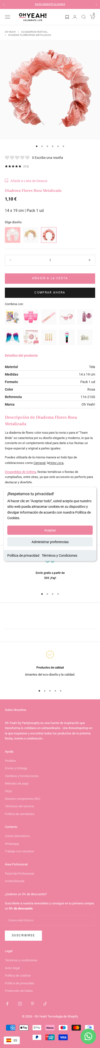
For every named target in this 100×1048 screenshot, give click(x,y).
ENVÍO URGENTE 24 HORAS (50, 4)
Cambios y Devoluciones (22, 776)
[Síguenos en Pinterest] (32, 1003)
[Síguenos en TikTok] (45, 1003)
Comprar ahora (49, 292)
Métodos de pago (17, 783)
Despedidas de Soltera (20, 472)
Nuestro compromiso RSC (22, 799)
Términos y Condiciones (59, 555)
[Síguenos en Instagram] (19, 1003)
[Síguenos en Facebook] (7, 1003)
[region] (50, 569)
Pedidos (10, 761)
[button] (26, 181)
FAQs (8, 791)
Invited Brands (15, 881)
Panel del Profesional (19, 873)
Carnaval (39, 463)
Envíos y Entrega (16, 768)
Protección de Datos (19, 991)
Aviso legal (12, 968)
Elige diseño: (13, 222)
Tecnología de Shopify (63, 1016)
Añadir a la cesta (50, 278)
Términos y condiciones (21, 960)
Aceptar (50, 530)
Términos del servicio (19, 806)
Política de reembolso (19, 814)
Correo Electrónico (17, 836)
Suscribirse (23, 935)
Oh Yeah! (10, 32)
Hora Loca (56, 463)
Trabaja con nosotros (19, 851)
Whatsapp (12, 844)
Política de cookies (18, 975)
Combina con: (14, 304)
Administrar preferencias (50, 542)
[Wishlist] (67, 17)
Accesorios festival (34, 32)
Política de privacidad (23, 555)
